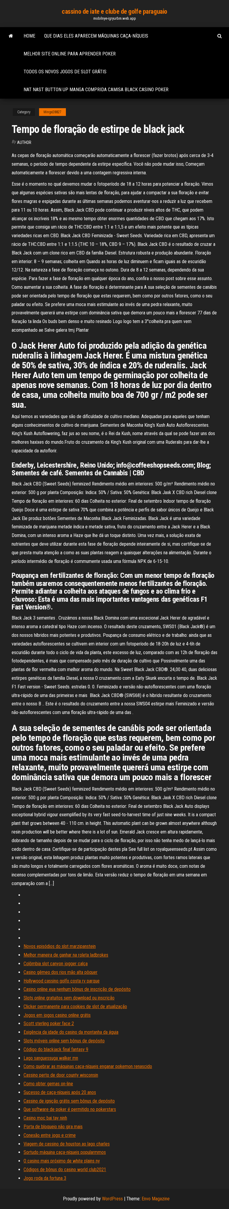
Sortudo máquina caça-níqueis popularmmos (65, 1152)
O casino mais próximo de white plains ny (62, 1161)
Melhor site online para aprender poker (70, 54)
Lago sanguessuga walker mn (51, 1058)
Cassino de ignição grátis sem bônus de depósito (69, 1101)
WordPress (112, 1199)
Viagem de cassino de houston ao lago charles (67, 1144)
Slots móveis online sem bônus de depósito (64, 1041)
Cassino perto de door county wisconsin (61, 1075)
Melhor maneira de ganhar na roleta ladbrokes (66, 955)
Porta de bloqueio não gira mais (53, 1126)
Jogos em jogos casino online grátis (57, 1015)
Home (29, 36)
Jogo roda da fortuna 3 (45, 1178)
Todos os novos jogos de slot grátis (65, 72)
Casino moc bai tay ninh (45, 1118)
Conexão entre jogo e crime (50, 1135)
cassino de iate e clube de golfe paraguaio (114, 11)
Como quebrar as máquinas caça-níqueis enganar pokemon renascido (88, 1066)
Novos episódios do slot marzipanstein (60, 946)
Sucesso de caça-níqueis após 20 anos (60, 1092)
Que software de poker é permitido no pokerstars (70, 1109)
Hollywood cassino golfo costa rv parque (62, 981)
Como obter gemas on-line (48, 1084)
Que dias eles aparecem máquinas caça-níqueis (96, 36)
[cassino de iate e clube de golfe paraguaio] (11, 36)
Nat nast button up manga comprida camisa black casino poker (96, 89)
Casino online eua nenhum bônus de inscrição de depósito (77, 989)
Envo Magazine (156, 1199)
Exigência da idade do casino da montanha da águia (71, 1032)
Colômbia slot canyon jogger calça (56, 963)
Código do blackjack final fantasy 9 (56, 1049)
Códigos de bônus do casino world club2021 (65, 1169)
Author (24, 142)
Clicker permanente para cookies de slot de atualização (75, 1006)
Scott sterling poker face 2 (49, 1023)
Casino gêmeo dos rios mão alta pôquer (61, 972)
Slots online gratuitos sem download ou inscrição (69, 998)
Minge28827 (52, 112)
